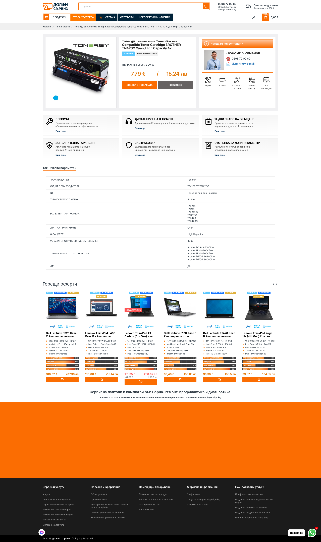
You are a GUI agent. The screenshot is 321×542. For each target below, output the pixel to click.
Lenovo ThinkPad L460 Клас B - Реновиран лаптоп (100, 334)
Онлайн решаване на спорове (107, 512)
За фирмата (193, 494)
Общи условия (99, 494)
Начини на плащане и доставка (156, 499)
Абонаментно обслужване (57, 499)
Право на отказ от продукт (153, 494)
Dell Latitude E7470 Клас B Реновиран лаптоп (219, 334)
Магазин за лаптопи (54, 524)
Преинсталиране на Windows (251, 517)
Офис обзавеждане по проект (59, 504)
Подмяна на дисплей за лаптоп (252, 512)
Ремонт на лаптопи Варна (57, 509)
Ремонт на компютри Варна (58, 514)
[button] (41, 532)
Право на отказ (99, 499)
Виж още (61, 131)
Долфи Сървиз (61, 538)
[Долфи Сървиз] (55, 6)
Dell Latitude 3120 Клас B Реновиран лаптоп (180, 334)
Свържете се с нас (197, 504)
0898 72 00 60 (241, 58)
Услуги (46, 494)
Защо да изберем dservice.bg (203, 499)
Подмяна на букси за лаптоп (251, 507)
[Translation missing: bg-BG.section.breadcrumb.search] (206, 6)
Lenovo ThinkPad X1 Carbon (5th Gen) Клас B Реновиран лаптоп (140, 334)
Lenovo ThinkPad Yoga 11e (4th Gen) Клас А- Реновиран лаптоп (257, 334)
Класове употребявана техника (108, 517)
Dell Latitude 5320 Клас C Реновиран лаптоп (61, 334)
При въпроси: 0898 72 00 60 (138, 64)
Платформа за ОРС (150, 504)
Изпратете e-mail (243, 63)
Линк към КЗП (146, 509)
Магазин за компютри (54, 519)
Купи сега (176, 85)
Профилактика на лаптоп (249, 494)
